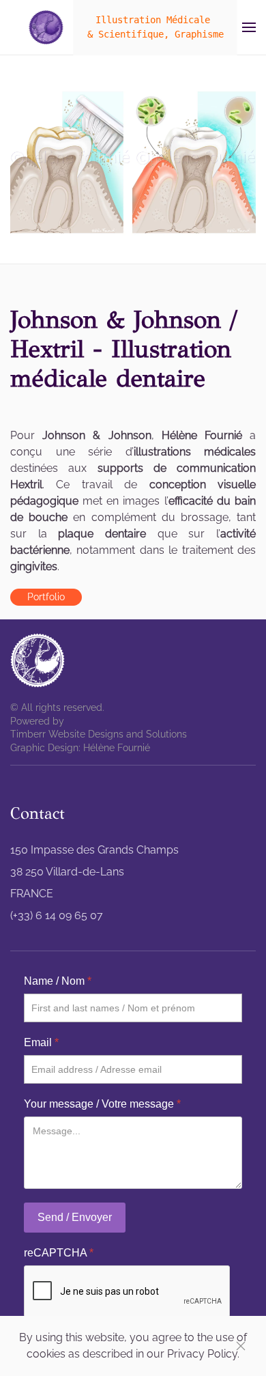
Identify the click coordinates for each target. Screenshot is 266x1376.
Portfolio (46, 596)
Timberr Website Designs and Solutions (98, 734)
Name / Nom (57, 981)
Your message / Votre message (102, 1104)
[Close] (241, 1346)
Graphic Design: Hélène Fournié (80, 747)
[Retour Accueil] (46, 27)
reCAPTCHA (58, 1253)
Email (41, 1042)
